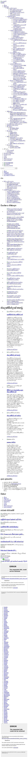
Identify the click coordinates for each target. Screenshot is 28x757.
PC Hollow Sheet (14, 128)
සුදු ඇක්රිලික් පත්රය (15, 52)
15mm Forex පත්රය (12, 293)
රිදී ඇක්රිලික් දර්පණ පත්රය (14, 283)
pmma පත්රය (16, 103)
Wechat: (6, 486)
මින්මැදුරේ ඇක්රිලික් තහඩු (20, 19)
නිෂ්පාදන (6, 6)
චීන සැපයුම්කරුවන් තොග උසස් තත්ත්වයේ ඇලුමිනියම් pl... (15, 213)
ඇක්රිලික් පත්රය (11, 16)
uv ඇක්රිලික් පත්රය (18, 37)
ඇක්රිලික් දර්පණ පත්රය (16, 38)
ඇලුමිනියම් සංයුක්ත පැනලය (14, 124)
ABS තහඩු (10, 111)
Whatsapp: (6, 485)
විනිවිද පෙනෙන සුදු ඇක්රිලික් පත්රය (18, 57)
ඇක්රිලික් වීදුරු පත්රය (19, 31)
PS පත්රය (9, 131)
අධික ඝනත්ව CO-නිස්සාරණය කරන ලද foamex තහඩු (15, 303)
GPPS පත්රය (13, 132)
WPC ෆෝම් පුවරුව (15, 13)
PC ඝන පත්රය (14, 129)
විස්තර (15, 349)
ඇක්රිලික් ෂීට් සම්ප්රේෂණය (9, 527)
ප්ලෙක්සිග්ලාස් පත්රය (19, 100)
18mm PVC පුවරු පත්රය (16, 137)
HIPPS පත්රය (13, 133)
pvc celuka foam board (15, 11)
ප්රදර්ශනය (10, 151)
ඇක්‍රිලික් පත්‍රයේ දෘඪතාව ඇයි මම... (11, 519)
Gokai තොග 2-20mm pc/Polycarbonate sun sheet (13, 227)
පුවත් (5, 156)
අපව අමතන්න (8, 160)
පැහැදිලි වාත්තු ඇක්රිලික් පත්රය (15, 275)
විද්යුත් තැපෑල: (7, 483)
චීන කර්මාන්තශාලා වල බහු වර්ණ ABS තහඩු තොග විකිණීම (18, 121)
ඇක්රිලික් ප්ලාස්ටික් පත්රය (20, 33)
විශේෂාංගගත (7, 154)
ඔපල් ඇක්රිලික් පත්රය (19, 48)
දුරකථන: (6, 482)
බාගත (5, 157)
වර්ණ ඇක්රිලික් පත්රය (19, 71)
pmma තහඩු (16, 36)
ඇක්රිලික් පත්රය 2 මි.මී (19, 91)
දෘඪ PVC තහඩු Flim (15, 147)
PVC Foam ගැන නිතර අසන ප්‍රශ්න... (12, 534)
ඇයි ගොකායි (10, 150)
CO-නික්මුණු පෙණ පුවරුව (17, 12)
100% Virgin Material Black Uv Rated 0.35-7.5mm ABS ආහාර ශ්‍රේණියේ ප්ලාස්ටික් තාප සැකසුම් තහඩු (18, 115)
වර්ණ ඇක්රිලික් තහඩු (16, 64)
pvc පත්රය (9, 144)
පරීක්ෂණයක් (10, 349)
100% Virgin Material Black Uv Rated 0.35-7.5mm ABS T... (15, 245)
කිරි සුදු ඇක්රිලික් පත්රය (19, 54)
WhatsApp (7, 559)
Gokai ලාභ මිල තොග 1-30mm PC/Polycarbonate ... (14, 220)
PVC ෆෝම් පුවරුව (12, 8)
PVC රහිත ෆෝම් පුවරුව (16, 9)
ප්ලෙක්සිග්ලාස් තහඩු (15, 97)
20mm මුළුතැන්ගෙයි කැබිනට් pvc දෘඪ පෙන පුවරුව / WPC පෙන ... (15, 235)
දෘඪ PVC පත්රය (14, 146)
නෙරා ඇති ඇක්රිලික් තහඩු (20, 93)
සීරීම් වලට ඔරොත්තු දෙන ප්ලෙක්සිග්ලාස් (20, 105)
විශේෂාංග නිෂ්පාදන (9, 153)
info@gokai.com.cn (16, 483)
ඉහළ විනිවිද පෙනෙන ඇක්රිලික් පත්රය (19, 28)
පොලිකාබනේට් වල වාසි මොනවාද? (12, 541)
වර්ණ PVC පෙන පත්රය (13, 297)
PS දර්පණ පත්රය (14, 135)
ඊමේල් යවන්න (5, 557)
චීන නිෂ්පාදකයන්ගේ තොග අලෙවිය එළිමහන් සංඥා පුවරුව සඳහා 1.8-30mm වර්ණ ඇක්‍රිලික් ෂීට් (19, 77)
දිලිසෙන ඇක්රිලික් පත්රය (17, 107)
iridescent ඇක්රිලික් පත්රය (20, 73)
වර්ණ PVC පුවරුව (15, 15)
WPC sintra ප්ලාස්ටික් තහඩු (17, 143)
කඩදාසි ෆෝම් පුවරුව (12, 125)
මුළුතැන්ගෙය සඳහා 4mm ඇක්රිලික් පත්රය (19, 66)
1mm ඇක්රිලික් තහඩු (18, 87)
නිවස (5, 5)
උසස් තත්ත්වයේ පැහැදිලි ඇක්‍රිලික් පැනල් (19, 25)
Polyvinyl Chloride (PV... (9, 550)
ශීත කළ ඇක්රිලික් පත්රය (16, 80)
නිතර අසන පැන (8, 158)
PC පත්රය (9, 126)
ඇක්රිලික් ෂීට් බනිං (18, 108)
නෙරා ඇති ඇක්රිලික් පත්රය (17, 86)
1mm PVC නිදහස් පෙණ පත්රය (15, 289)
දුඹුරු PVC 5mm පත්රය (16, 139)
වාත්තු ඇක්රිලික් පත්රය (16, 30)
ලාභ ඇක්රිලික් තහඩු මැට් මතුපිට (15, 259)
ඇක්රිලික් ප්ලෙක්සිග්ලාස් (19, 98)
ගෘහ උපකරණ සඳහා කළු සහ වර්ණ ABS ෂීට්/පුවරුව (17, 119)
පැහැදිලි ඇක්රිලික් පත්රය (16, 18)
